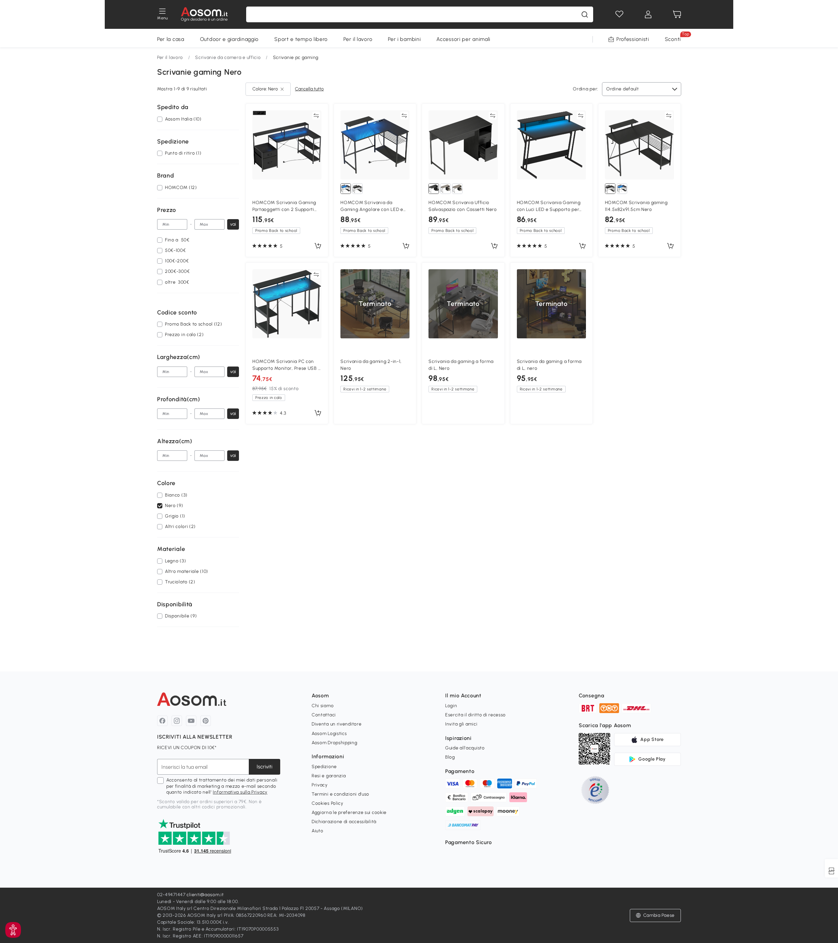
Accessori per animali (463, 39)
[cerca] (584, 14)
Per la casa (170, 39)
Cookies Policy (327, 803)
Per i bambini (404, 39)
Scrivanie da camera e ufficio (228, 57)
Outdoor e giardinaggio (229, 39)
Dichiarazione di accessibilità (344, 821)
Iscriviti (264, 767)
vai (233, 224)
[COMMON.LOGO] (204, 14)
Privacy (320, 785)
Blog (450, 757)
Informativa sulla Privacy (240, 792)
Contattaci (324, 715)
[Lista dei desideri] (619, 14)
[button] (655, 915)
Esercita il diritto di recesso (475, 715)
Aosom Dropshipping (334, 742)
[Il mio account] (648, 14)
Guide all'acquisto (465, 748)
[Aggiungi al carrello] (317, 246)
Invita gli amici (461, 724)
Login (451, 705)
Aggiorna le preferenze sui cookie (349, 812)
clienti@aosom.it (205, 894)
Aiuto (317, 831)
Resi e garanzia (329, 776)
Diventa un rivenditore (336, 724)
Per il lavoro (357, 39)
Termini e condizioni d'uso (340, 794)
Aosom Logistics (329, 733)
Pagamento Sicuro (468, 842)
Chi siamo (323, 705)
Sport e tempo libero (301, 39)
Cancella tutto (309, 89)
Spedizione (324, 766)
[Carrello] (677, 14)
